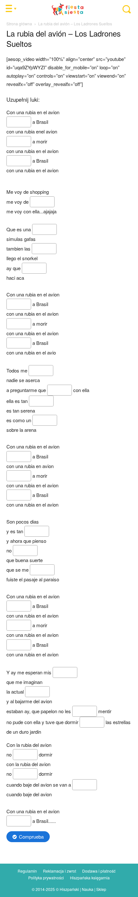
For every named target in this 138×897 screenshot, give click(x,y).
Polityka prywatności (46, 877)
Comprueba (31, 836)
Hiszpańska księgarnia (90, 877)
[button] (123, 9)
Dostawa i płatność (99, 871)
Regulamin (27, 871)
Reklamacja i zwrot (59, 871)
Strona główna (19, 23)
